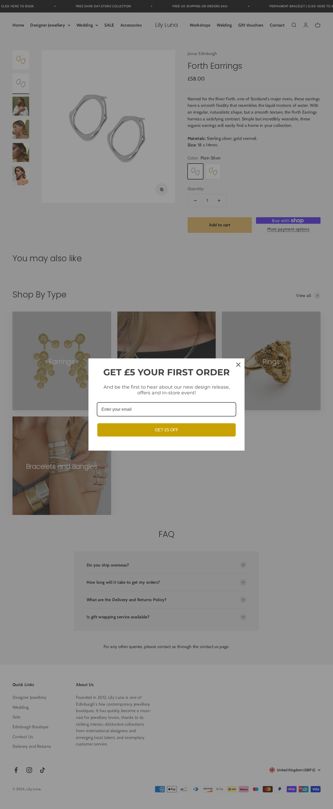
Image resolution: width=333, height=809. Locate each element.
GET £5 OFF (166, 430)
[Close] (238, 364)
